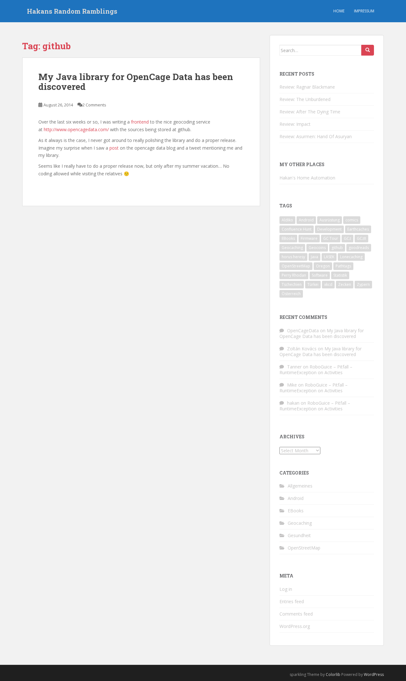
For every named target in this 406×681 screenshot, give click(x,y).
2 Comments (94, 105)
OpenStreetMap (296, 266)
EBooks (288, 238)
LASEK (329, 257)
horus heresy (293, 257)
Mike (292, 385)
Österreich (291, 293)
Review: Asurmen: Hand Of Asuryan (315, 136)
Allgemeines (300, 486)
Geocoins (317, 247)
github (337, 247)
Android (306, 220)
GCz (347, 238)
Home (338, 11)
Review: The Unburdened (305, 99)
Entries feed (291, 601)
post (114, 148)
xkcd (328, 284)
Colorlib (333, 674)
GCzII (361, 238)
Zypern (363, 284)
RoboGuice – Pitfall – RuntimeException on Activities (315, 369)
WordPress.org (294, 626)
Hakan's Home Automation (307, 178)
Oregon (323, 266)
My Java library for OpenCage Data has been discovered (135, 81)
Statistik (340, 275)
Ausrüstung (329, 220)
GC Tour (330, 238)
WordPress (374, 674)
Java (314, 257)
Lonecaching (351, 257)
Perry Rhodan (294, 275)
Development (329, 229)
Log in (285, 589)
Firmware (309, 238)
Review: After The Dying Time (309, 112)
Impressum (364, 11)
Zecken (344, 284)
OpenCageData (303, 330)
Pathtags (343, 266)
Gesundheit (299, 535)
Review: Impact (295, 124)
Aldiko (287, 220)
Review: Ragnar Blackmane (307, 87)
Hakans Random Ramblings (72, 11)
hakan (293, 403)
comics (351, 220)
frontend (140, 122)
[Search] (367, 50)
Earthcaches (358, 229)
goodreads (359, 247)
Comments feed (296, 614)
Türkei (312, 284)
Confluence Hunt (296, 229)
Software (320, 275)
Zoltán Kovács (302, 349)
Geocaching (292, 247)
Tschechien (292, 284)
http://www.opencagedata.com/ (77, 129)
